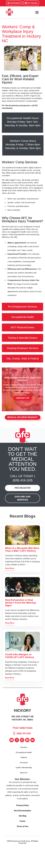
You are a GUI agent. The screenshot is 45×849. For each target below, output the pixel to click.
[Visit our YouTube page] (22, 740)
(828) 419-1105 (22, 480)
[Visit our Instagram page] (17, 740)
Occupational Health (22, 317)
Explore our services (22, 498)
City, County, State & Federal (22, 358)
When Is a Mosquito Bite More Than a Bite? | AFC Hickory (22, 549)
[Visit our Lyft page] (32, 740)
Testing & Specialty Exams (22, 337)
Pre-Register (15, 3)
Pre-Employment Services (22, 306)
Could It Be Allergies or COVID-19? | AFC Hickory (19, 655)
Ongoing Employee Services (22, 348)
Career (23, 821)
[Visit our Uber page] (27, 740)
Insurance (24, 763)
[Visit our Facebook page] (11, 740)
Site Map (22, 816)
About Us (23, 773)
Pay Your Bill (32, 3)
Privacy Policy (22, 805)
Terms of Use (22, 826)
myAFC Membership (24, 767)
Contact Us (22, 398)
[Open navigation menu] (36, 12)
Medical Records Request (22, 417)
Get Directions (23, 728)
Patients (24, 757)
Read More (9, 568)
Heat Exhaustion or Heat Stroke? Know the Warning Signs (20, 603)
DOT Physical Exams (22, 327)
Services (23, 747)
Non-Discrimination (22, 811)
